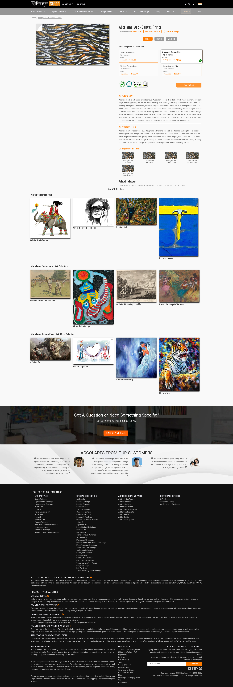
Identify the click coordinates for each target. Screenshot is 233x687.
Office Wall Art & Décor (174, 185)
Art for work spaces (126, 519)
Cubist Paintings (41, 499)
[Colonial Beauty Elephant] (50, 218)
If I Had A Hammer (166, 258)
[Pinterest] (200, 669)
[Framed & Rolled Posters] (58, 605)
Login (64, 4)
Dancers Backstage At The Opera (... (172, 304)
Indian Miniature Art (42, 512)
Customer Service (125, 672)
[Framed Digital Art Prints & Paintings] (70, 626)
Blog (158, 11)
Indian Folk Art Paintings (86, 548)
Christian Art (81, 530)
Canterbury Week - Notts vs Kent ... (43, 300)
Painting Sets (81, 555)
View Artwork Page (172, 31)
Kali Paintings (81, 568)
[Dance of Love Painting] (136, 358)
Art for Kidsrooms (125, 507)
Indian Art (38, 509)
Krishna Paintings (83, 502)
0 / (188, 4)
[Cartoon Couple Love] (93, 351)
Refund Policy (123, 660)
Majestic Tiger (164, 393)
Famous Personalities (85, 560)
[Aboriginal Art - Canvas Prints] (72, 44)
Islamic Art (39, 507)
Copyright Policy (124, 665)
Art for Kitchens (124, 504)
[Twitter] (189, 669)
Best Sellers (171, 11)
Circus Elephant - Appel (82, 326)
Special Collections (59, 11)
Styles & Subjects (37, 11)
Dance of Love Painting (124, 379)
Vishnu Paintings (83, 509)
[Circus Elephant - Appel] (93, 297)
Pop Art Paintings (41, 522)
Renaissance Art (41, 527)
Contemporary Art (127, 185)
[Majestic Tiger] (179, 364)
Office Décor (165, 499)
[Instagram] (196, 669)
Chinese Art (81, 532)
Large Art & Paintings (84, 558)
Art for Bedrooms (125, 502)
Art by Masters (106, 11)
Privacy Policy (123, 667)
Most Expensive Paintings (86, 545)
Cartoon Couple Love (80, 366)
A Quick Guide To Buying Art (129, 649)
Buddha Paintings (83, 504)
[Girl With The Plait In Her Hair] (93, 212)
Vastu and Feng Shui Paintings (88, 571)
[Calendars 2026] (48, 596)
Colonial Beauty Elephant (39, 240)
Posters (123, 11)
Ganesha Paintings (83, 512)
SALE (199, 11)
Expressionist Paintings (44, 502)
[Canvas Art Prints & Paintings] (63, 614)
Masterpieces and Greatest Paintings (91, 542)
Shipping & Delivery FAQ (127, 652)
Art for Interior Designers (170, 504)
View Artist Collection (152, 31)
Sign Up (70, 4)
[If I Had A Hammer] (179, 227)
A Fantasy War (35, 362)
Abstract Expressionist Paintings (47, 532)
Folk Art (38, 517)
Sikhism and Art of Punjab (86, 563)
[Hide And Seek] (136, 211)
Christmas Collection (84, 550)
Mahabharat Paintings (85, 540)
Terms (120, 662)
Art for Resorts (124, 514)
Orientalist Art (40, 519)
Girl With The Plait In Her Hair (84, 228)
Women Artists (82, 537)
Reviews (121, 657)
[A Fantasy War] (50, 349)
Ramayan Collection (84, 553)
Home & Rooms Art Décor (83, 11)
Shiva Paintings (82, 507)
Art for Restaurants (126, 512)
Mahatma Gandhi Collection (87, 519)
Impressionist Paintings (44, 504)
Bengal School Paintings (86, 527)
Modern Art (39, 514)
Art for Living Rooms (126, 499)
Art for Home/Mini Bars (127, 509)
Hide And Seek (121, 227)
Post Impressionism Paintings (46, 525)
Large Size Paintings (141, 11)
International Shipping (126, 670)
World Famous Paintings (86, 535)
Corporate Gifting (167, 502)
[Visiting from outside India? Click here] (91, 577)
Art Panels (80, 499)
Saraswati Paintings (84, 517)
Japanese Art (81, 525)
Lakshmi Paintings (83, 514)
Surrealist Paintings (42, 530)
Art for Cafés (123, 517)
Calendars (186, 11)
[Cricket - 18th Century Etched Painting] (136, 286)
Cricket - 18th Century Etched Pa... (129, 304)
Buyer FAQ (122, 655)
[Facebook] (193, 669)
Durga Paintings (82, 565)
